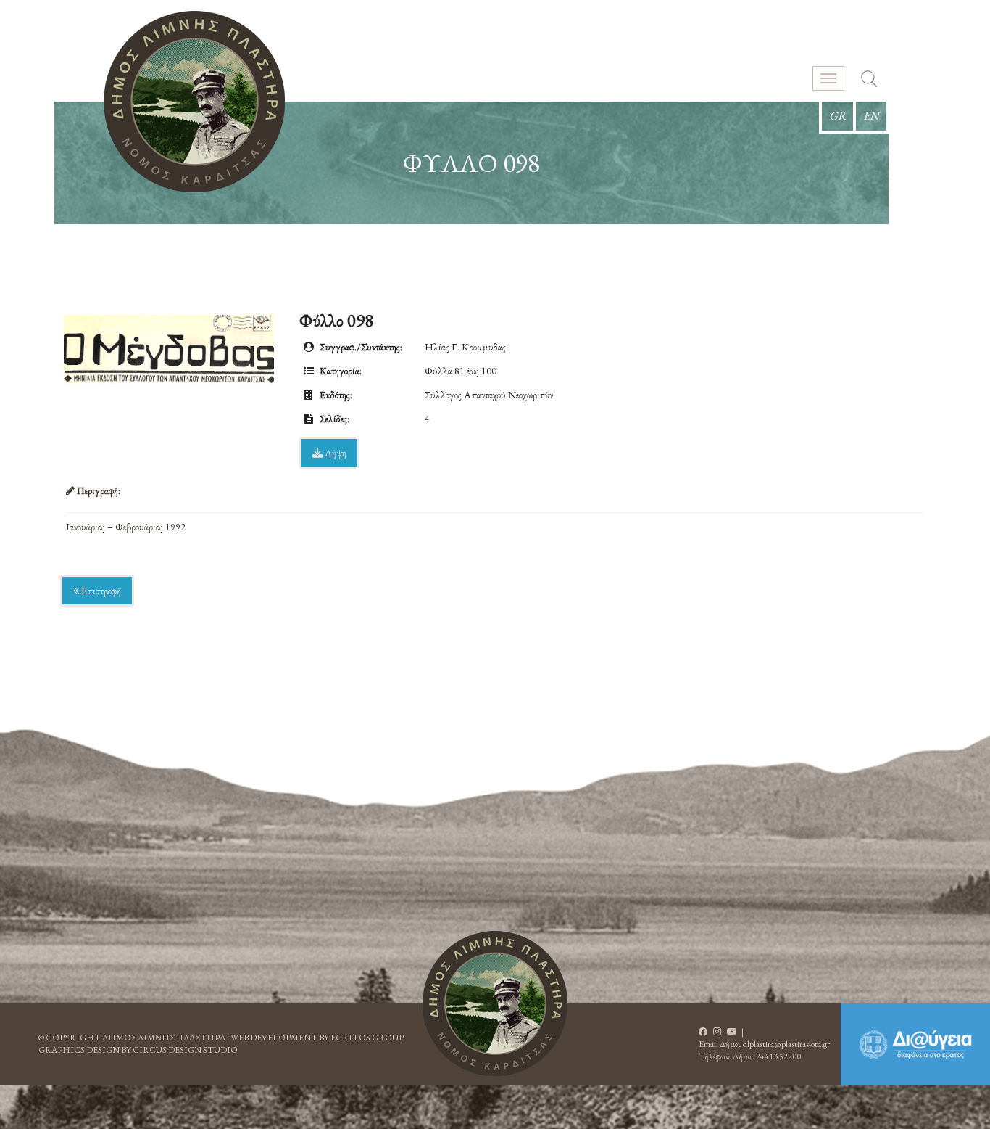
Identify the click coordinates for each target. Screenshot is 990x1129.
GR (837, 115)
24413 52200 (778, 1056)
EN (871, 115)
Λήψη (334, 452)
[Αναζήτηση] (869, 80)
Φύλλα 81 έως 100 (460, 370)
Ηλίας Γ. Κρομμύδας (465, 346)
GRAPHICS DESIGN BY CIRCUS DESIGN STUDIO (138, 1050)
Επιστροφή (100, 590)
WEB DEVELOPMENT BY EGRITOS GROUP (317, 1037)
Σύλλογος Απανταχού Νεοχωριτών (489, 394)
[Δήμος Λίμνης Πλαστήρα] (194, 101)
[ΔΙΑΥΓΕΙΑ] (915, 1044)
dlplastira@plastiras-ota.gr (786, 1044)
